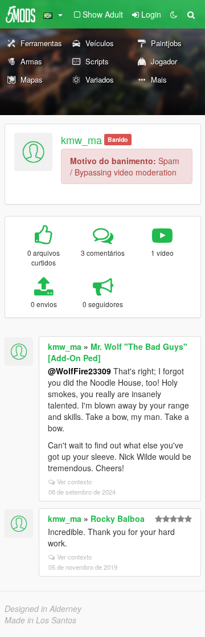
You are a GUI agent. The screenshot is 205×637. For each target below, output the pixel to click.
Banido (118, 139)
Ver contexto (74, 481)
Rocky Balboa (118, 518)
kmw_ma (81, 139)
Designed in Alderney (43, 608)
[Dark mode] (174, 14)
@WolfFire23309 (79, 371)
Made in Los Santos (40, 620)
